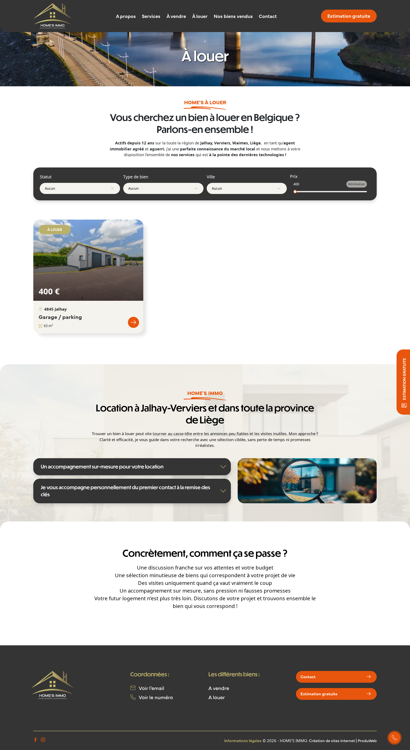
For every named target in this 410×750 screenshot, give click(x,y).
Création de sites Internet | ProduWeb (343, 740)
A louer (216, 696)
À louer (200, 16)
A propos (126, 16)
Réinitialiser (356, 184)
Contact (268, 16)
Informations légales (243, 740)
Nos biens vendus (233, 16)
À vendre (176, 16)
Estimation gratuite (348, 15)
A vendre (218, 687)
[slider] (295, 191)
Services (151, 16)
